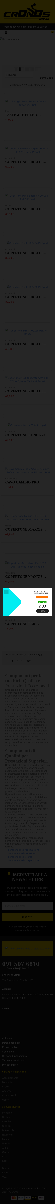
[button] (6, 592)
